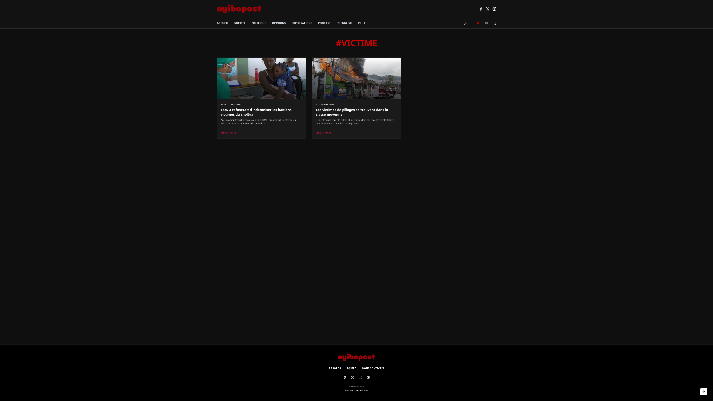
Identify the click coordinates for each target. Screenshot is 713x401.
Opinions (279, 23)
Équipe (351, 368)
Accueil (222, 23)
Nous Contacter (373, 368)
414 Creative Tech (360, 390)
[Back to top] (703, 391)
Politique (258, 23)
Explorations (302, 23)
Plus (361, 23)
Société (239, 23)
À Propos (335, 368)
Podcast (324, 23)
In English (344, 23)
